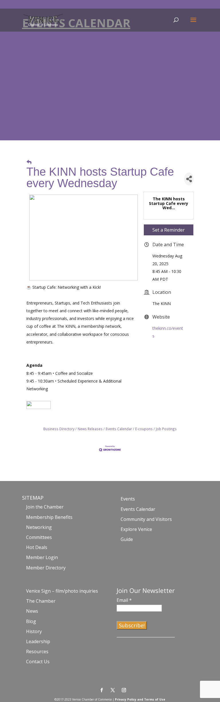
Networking (39, 527)
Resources (37, 651)
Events (128, 499)
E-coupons (144, 428)
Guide (127, 539)
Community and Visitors (146, 519)
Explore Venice (136, 529)
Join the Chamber (45, 507)
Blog (31, 621)
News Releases (90, 428)
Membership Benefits (49, 517)
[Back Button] (29, 162)
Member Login (42, 557)
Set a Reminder (168, 230)
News (32, 611)
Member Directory (46, 568)
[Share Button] (189, 178)
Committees (39, 537)
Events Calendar (119, 428)
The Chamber (41, 601)
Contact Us (38, 661)
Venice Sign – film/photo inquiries (62, 591)
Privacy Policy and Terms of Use (140, 699)
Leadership (38, 641)
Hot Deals (36, 547)
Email (124, 600)
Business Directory (58, 428)
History (34, 631)
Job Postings (166, 428)
